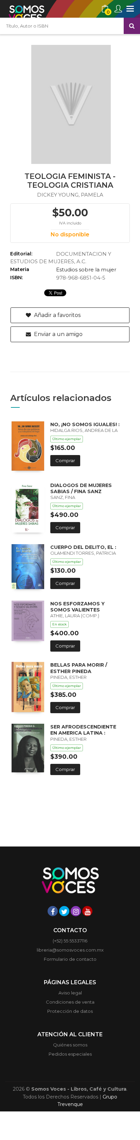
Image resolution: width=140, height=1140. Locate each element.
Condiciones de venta (70, 1002)
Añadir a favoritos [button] (57, 315)
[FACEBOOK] (53, 911)
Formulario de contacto (70, 959)
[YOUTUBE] (87, 911)
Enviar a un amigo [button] (58, 334)
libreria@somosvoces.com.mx (70, 950)
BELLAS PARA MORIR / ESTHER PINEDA (78, 668)
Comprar (65, 460)
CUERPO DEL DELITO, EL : (83, 547)
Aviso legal (70, 992)
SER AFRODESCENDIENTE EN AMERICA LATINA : (83, 730)
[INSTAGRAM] (76, 911)
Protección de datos (70, 1011)
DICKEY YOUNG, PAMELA (70, 194)
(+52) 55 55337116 (70, 940)
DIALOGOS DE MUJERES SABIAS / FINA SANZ (81, 488)
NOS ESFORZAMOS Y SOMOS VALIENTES (77, 607)
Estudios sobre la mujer (86, 269)
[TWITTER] (64, 911)
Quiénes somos (70, 1044)
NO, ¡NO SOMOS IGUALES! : (85, 424)
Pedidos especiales (70, 1054)
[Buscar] (132, 26)
